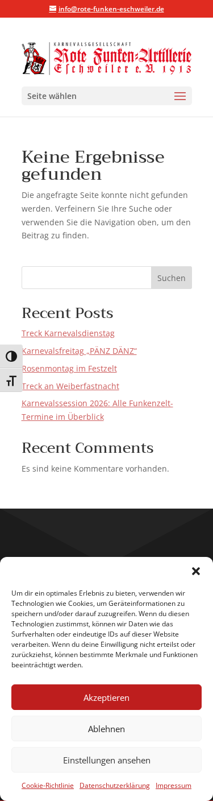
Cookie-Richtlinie (48, 785)
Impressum (173, 785)
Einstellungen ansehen (107, 760)
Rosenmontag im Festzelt (69, 368)
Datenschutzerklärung (115, 785)
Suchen (171, 277)
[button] (196, 571)
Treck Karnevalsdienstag (68, 333)
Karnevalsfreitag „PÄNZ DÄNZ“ (79, 350)
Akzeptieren (106, 697)
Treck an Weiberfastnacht (70, 386)
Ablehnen (106, 728)
